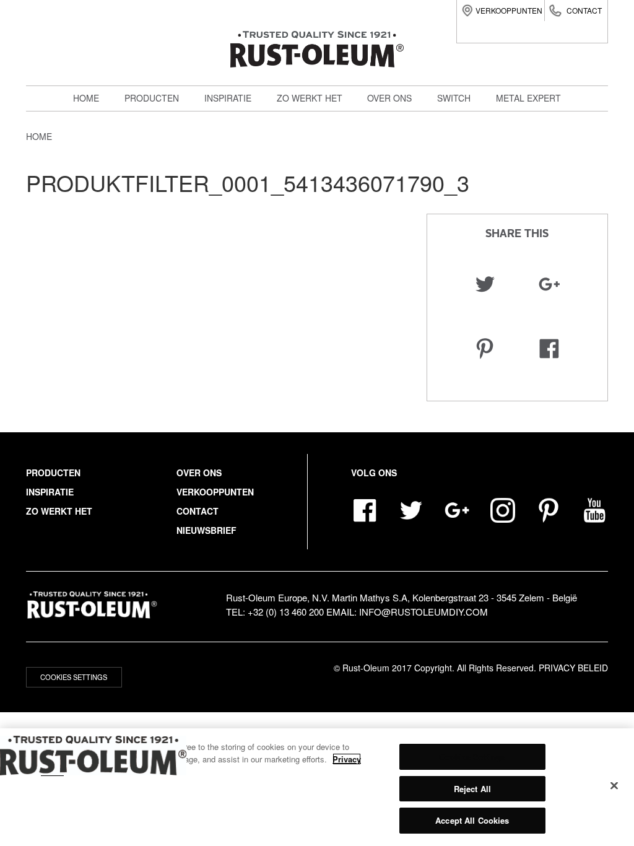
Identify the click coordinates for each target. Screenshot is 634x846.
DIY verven (156, 120)
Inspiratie (227, 98)
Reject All (472, 789)
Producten (151, 98)
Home (86, 98)
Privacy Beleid (573, 667)
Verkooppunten (509, 10)
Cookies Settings (73, 677)
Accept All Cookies (472, 820)
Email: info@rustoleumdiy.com (407, 611)
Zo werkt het (309, 98)
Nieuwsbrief (206, 530)
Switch (148, 174)
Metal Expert (163, 147)
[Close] (614, 786)
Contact (584, 10)
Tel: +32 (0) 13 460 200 (275, 611)
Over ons (389, 98)
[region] (317, 787)
